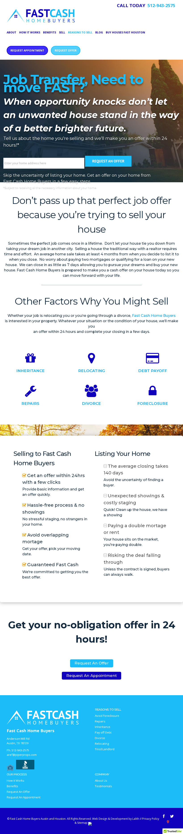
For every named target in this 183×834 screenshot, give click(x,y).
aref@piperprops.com (22, 755)
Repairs (30, 403)
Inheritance (30, 371)
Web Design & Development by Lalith (115, 819)
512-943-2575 (20, 750)
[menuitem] (13, 32)
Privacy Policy (150, 819)
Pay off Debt (103, 732)
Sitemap (82, 823)
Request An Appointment (91, 675)
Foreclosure (152, 403)
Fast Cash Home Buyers (154, 316)
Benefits (12, 786)
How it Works (15, 780)
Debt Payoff (152, 371)
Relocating (91, 371)
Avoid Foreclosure (107, 715)
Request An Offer (92, 663)
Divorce (91, 403)
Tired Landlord (104, 749)
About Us (101, 780)
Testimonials (103, 786)
